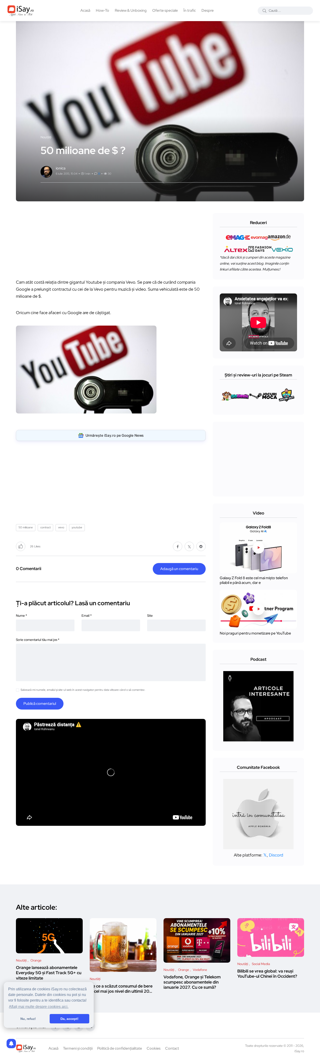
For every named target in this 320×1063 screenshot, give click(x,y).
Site (150, 615)
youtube (77, 527)
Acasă (85, 10)
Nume (21, 615)
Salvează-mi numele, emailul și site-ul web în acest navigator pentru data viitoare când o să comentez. (83, 690)
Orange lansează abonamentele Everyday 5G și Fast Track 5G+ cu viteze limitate (48, 973)
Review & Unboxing (131, 10)
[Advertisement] (112, 246)
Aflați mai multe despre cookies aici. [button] (38, 1007)
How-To (102, 10)
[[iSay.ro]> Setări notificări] (11, 1043)
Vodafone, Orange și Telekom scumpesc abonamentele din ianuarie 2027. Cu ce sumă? (192, 982)
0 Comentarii (28, 568)
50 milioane (26, 527)
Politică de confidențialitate (119, 1048)
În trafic (189, 10)
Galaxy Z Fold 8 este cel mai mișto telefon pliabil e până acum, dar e (254, 580)
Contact (172, 1048)
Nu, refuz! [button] (28, 1019)
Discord (276, 855)
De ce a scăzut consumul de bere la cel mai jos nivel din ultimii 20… (121, 988)
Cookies (153, 1048)
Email (87, 615)
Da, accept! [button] (69, 1019)
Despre (207, 10)
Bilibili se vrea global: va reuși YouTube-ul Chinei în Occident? (267, 973)
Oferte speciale (165, 10)
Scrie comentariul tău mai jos (37, 640)
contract (45, 527)
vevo (61, 527)
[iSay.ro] (20, 10)
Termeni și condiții (78, 1048)
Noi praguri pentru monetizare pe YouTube (255, 633)
